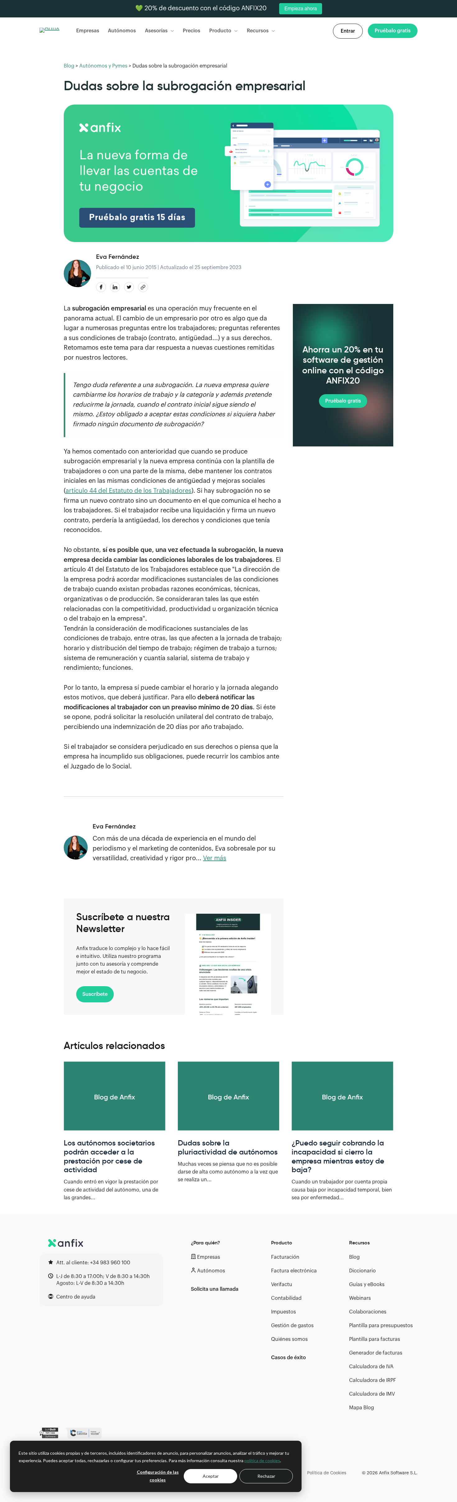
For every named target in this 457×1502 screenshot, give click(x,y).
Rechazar (266, 1476)
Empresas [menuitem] (208, 1257)
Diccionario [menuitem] (362, 1270)
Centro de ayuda (75, 1296)
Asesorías (156, 30)
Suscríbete (95, 994)
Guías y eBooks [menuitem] (367, 1284)
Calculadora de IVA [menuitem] (371, 1366)
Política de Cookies (326, 1473)
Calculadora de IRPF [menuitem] (372, 1380)
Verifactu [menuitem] (281, 1284)
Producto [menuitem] (281, 1242)
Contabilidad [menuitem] (286, 1298)
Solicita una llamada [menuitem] (214, 1289)
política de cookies (262, 1460)
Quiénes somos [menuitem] (289, 1339)
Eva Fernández (117, 256)
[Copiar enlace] (143, 287)
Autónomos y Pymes (103, 65)
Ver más (214, 858)
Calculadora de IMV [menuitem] (372, 1394)
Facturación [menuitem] (285, 1257)
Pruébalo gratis (343, 401)
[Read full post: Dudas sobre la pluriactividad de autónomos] (228, 1096)
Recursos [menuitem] (359, 1242)
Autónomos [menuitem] (211, 1270)
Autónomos (122, 30)
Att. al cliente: (93, 1262)
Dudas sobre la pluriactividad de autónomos (228, 1147)
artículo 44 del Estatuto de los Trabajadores (129, 491)
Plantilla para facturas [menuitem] (374, 1339)
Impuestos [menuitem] (283, 1311)
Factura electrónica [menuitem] (294, 1270)
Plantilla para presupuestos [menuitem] (381, 1325)
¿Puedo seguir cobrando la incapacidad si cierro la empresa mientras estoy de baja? (338, 1156)
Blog (69, 65)
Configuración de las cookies (158, 1475)
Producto (220, 30)
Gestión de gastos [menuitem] (292, 1325)
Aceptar (211, 1476)
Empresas (87, 30)
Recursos (258, 30)
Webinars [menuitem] (360, 1298)
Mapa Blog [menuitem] (361, 1407)
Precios (191, 30)
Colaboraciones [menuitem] (367, 1311)
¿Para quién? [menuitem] (205, 1242)
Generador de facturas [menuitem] (375, 1352)
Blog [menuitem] (354, 1257)
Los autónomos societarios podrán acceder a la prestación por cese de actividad (109, 1156)
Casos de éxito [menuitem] (288, 1357)
